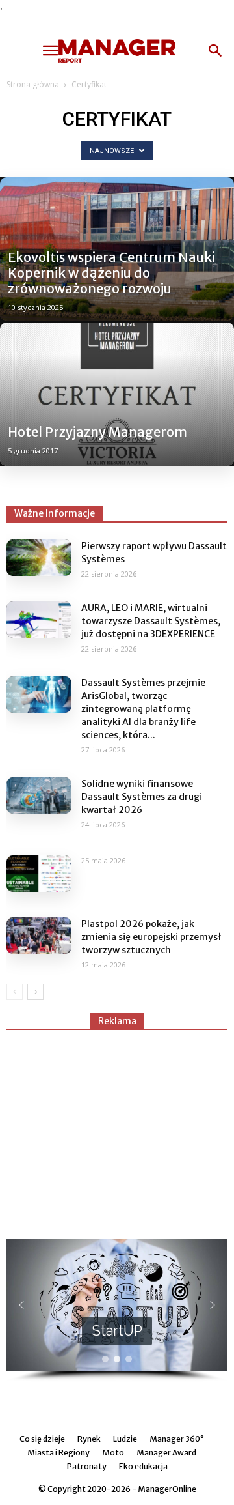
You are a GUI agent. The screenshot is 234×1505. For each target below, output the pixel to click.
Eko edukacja (143, 1466)
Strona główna (32, 84)
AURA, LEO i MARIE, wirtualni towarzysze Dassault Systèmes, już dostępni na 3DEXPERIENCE (150, 621)
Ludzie (125, 1439)
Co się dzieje (42, 1439)
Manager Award (166, 1452)
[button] (216, 50)
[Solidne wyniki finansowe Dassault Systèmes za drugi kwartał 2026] (39, 795)
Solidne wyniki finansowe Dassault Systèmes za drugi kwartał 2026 (141, 797)
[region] (117, 1310)
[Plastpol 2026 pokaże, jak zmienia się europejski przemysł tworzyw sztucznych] (39, 935)
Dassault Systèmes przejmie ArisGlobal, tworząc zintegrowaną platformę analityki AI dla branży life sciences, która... (143, 709)
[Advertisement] (117, 1128)
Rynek (89, 1439)
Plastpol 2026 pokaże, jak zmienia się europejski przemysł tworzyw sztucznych (151, 937)
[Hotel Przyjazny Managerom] (117, 394)
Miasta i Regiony (58, 1452)
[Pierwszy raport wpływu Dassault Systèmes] (39, 557)
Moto (113, 1452)
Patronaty (87, 1466)
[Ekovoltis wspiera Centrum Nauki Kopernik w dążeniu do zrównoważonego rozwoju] (117, 249)
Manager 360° (177, 1439)
